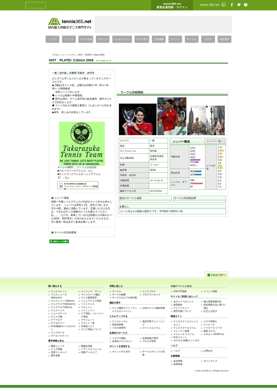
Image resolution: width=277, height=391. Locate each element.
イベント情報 (210, 291)
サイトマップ (210, 361)
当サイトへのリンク (183, 301)
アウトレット (88, 320)
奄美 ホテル (209, 331)
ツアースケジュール (91, 349)
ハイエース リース (213, 327)
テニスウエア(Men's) (61, 307)
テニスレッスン (120, 321)
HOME (56, 55)
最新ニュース (57, 346)
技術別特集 (117, 324)
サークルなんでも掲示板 (124, 297)
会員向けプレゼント (122, 341)
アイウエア (56, 320)
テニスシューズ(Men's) (62, 300)
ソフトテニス (88, 304)
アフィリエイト (181, 308)
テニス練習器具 (89, 297)
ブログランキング (151, 294)
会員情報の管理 (150, 338)
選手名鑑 (55, 355)
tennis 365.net (210, 4)
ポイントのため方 (121, 351)
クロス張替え (210, 321)
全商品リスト (88, 326)
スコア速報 (56, 349)
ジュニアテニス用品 (91, 300)
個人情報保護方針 (213, 301)
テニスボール (57, 332)
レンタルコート (122, 39)
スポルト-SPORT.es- (214, 334)
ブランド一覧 (88, 323)
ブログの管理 (149, 341)
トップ (52, 39)
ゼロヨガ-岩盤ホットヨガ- (186, 340)
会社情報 (177, 361)
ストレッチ (209, 324)
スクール (103, 39)
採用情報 (177, 364)
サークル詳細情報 (86, 167)
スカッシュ (86, 307)
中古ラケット (180, 337)
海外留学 (225, 39)
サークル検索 (119, 294)
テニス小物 (56, 316)
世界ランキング (59, 352)
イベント (175, 39)
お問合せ (208, 350)
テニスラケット (59, 291)
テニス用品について (91, 329)
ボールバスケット (60, 335)
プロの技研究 (119, 327)
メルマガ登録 (119, 338)
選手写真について (182, 311)
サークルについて (103, 61)
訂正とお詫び (210, 311)
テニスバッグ (57, 310)
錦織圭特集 (86, 346)
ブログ (208, 39)
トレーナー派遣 (181, 331)
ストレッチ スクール (183, 334)
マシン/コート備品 (90, 294)
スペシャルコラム (151, 327)
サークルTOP (68, 55)
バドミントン (88, 310)
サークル (192, 39)
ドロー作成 (86, 39)
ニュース (69, 39)
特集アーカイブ (89, 352)
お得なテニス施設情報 (153, 308)
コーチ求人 (142, 39)
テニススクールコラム (184, 327)
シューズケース (59, 313)
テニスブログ (149, 291)
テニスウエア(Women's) (63, 304)
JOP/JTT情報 (180, 291)
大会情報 (159, 39)
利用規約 (177, 304)
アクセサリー (57, 323)
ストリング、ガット (91, 291)
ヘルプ (176, 350)
